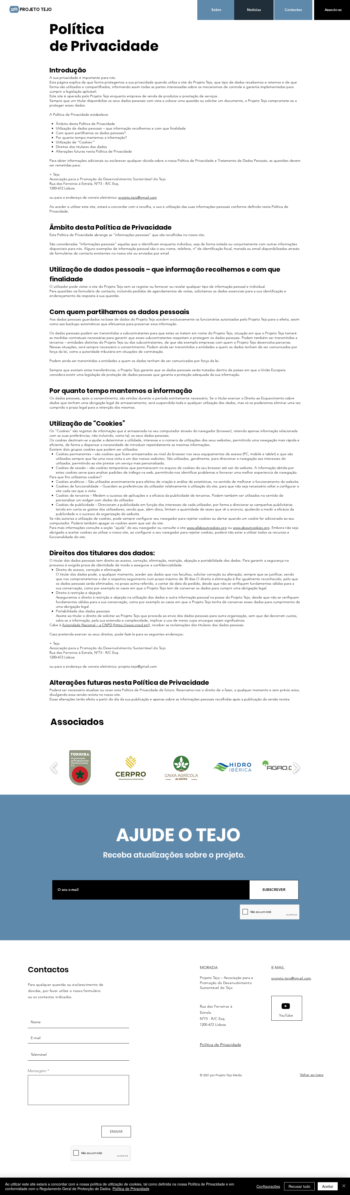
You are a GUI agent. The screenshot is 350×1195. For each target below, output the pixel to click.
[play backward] (54, 768)
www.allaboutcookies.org (207, 527)
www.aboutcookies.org (251, 527)
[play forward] (296, 768)
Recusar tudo (299, 1186)
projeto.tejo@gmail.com (137, 197)
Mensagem (37, 1071)
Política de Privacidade (220, 1044)
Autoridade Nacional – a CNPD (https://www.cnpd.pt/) (106, 625)
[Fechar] (344, 1186)
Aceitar (327, 1186)
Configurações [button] (268, 1186)
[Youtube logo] (286, 1006)
